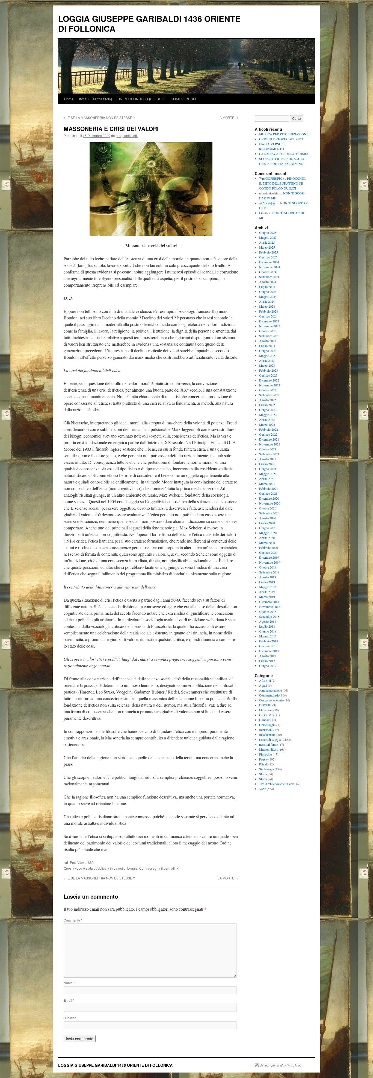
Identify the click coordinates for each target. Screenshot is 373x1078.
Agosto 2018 (267, 621)
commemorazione (270, 690)
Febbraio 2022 (268, 429)
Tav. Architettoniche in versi (277, 784)
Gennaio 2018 (268, 646)
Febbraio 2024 (268, 311)
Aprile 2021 (267, 478)
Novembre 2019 (269, 562)
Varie (262, 788)
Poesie (263, 759)
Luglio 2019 (267, 582)
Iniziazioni (266, 729)
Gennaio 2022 (268, 434)
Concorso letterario (271, 700)
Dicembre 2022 (269, 380)
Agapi (263, 685)
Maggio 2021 (268, 473)
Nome (69, 982)
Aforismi (265, 680)
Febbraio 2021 (268, 488)
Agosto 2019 (267, 577)
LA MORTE (228, 117)
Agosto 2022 (267, 400)
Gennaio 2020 (268, 552)
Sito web (70, 1017)
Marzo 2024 (267, 306)
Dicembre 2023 (269, 321)
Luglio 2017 (267, 661)
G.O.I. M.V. (267, 715)
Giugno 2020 (267, 528)
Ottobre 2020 (267, 508)
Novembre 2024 (269, 267)
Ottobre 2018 (267, 611)
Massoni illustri (269, 749)
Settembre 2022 (269, 395)
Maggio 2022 (268, 414)
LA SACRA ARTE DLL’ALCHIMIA (284, 153)
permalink (171, 868)
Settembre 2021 (269, 454)
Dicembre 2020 (269, 498)
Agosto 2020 (267, 518)
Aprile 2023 (267, 360)
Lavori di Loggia (126, 868)
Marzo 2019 (267, 597)
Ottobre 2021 (267, 449)
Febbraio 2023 (268, 370)
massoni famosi (269, 744)
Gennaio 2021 (268, 493)
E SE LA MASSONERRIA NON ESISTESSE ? (99, 117)
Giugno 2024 (267, 291)
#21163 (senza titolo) (95, 98)
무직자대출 (267, 203)
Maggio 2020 (268, 533)
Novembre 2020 (269, 503)
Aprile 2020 (267, 537)
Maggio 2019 (268, 587)
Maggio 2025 (268, 237)
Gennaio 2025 (268, 257)
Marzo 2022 (267, 424)
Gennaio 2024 (268, 316)
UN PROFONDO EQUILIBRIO (141, 98)
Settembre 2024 (269, 277)
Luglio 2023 (267, 345)
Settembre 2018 (269, 616)
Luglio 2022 (267, 405)
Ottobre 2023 (267, 331)
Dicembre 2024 (269, 262)
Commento (73, 920)
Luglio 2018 (267, 626)
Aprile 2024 (267, 301)
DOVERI (265, 705)
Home (68, 98)
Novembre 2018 (269, 606)
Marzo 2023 (267, 365)
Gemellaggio (267, 724)
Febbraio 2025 (268, 252)
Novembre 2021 (269, 444)
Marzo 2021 (267, 483)
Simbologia (266, 769)
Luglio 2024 (267, 286)
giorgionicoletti (127, 135)
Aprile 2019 (267, 592)
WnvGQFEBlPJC (270, 178)
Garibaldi (265, 720)
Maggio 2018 (268, 636)
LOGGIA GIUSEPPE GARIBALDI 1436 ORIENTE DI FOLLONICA (149, 23)
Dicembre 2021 (269, 439)
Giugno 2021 (267, 469)
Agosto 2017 (267, 656)
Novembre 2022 (269, 385)
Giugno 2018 (267, 631)
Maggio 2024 (268, 296)
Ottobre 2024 (267, 272)
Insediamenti (267, 734)
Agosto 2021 (267, 459)
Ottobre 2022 (267, 390)
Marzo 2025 (267, 247)
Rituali (263, 764)
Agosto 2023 (267, 341)
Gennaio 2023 (268, 375)
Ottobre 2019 (267, 567)
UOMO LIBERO (183, 98)
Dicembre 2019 (269, 557)
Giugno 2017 (267, 665)
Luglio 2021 (267, 464)
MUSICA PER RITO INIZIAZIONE (283, 134)
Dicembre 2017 (269, 651)
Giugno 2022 (267, 409)
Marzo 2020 (267, 542)
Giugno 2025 (267, 232)
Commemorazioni (270, 695)
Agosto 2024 (267, 281)
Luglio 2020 (267, 523)
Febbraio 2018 (268, 641)
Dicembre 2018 (269, 601)
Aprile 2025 (267, 242)
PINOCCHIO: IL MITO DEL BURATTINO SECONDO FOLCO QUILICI (282, 183)
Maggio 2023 (268, 355)
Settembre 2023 (269, 336)
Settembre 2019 (269, 572)
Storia (263, 774)
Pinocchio (265, 754)
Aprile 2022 (267, 419)
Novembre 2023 (269, 326)
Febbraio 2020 (268, 547)
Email (69, 1000)
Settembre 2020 (269, 513)
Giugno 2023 (267, 350)
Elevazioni (266, 710)
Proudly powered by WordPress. (281, 1065)
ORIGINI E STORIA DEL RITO (281, 139)
